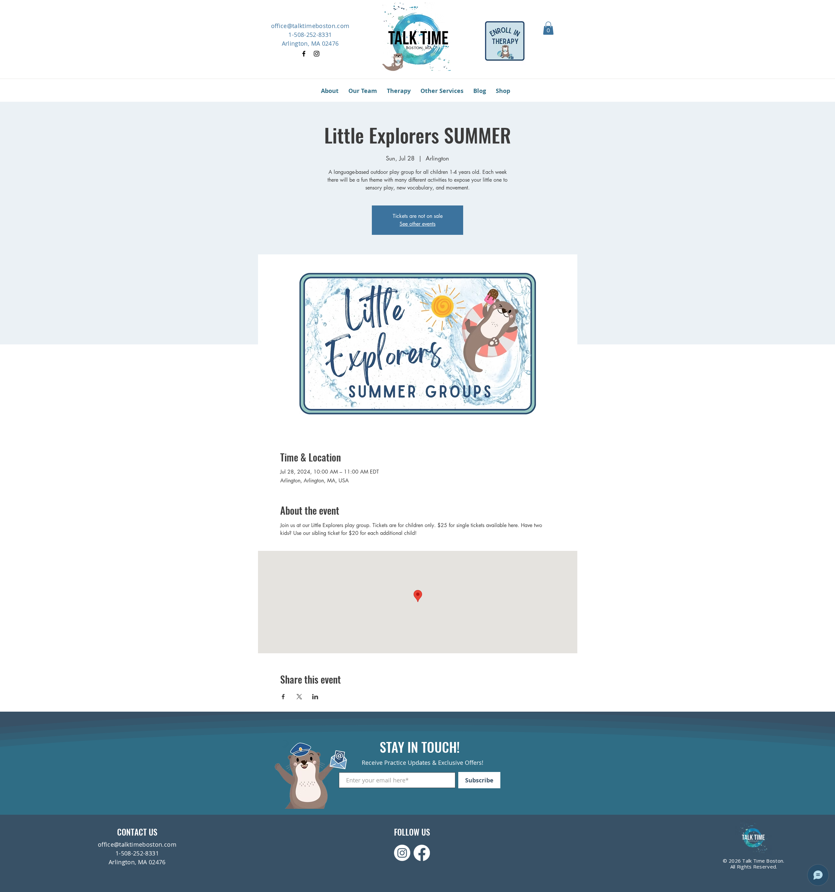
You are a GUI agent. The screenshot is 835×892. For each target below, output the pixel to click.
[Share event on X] (299, 696)
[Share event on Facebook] (283, 696)
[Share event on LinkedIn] (315, 696)
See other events (417, 223)
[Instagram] (316, 53)
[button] (548, 28)
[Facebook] (304, 53)
